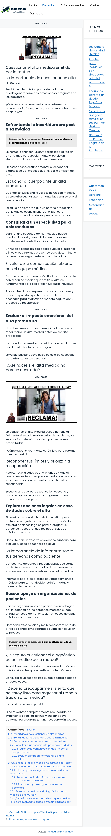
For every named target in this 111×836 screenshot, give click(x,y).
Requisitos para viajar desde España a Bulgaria (96, 98)
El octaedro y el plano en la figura (29, 819)
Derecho (48, 5)
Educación (96, 200)
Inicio (33, 5)
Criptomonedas (72, 5)
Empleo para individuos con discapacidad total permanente (97, 73)
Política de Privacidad (60, 831)
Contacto (36, 13)
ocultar (31, 729)
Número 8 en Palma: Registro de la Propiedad (97, 142)
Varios (94, 5)
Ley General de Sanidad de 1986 (97, 50)
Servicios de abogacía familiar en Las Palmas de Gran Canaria (97, 120)
